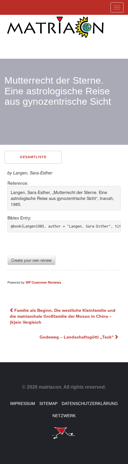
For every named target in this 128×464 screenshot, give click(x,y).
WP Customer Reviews (43, 282)
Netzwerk (64, 415)
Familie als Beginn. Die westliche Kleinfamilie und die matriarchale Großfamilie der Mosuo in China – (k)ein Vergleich (62, 316)
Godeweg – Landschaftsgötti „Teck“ (77, 337)
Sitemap (48, 403)
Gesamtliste (33, 157)
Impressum (22, 403)
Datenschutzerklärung (90, 403)
